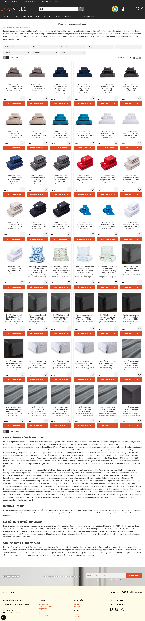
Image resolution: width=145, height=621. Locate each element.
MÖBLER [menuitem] (46, 17)
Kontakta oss (43, 611)
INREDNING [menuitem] (27, 17)
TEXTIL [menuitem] (16, 17)
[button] (137, 9)
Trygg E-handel (43, 604)
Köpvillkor (77, 606)
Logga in (76, 614)
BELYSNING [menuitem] (5, 17)
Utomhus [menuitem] (57, 17)
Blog (40, 613)
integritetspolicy (124, 580)
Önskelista (77, 616)
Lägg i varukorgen (14, 103)
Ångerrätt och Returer (46, 606)
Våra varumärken (44, 615)
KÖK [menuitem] (37, 17)
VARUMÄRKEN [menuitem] (88, 17)
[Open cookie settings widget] (3, 617)
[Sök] (81, 9)
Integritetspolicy (44, 609)
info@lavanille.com (14, 612)
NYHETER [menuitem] (69, 17)
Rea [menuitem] (78, 17)
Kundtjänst (77, 604)
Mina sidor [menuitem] (129, 9)
